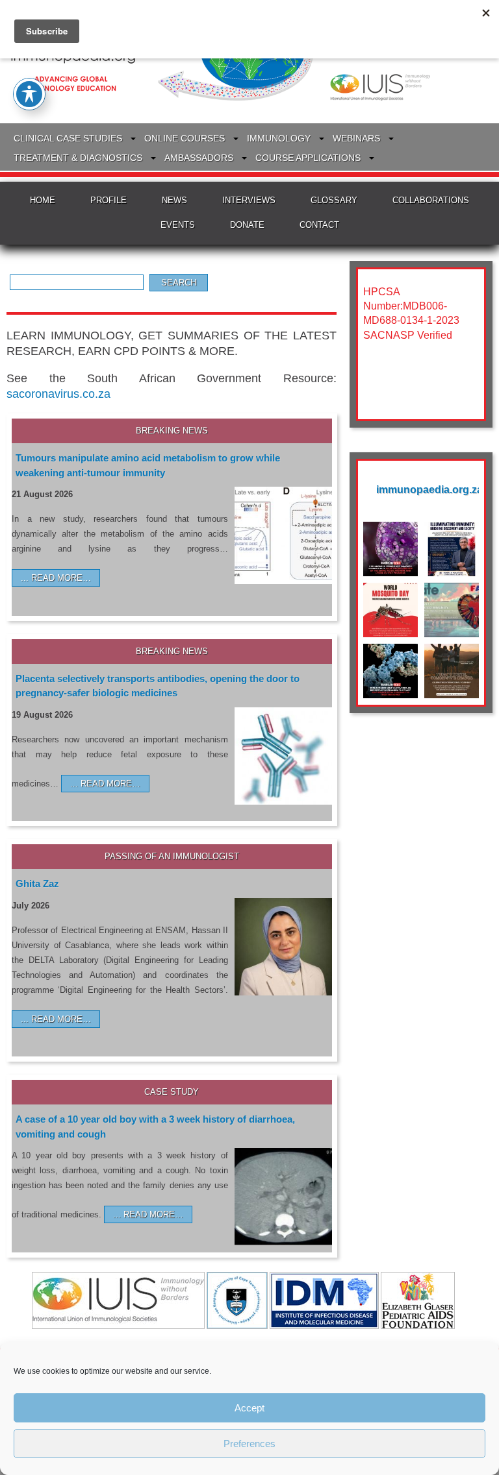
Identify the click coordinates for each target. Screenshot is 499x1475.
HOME (42, 200)
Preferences (249, 1443)
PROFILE (108, 200)
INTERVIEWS (248, 200)
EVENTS (177, 225)
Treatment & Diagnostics (78, 157)
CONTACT (319, 225)
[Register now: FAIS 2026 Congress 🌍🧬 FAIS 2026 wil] (451, 610)
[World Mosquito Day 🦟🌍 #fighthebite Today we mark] (390, 610)
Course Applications (308, 157)
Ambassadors (198, 157)
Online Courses (184, 138)
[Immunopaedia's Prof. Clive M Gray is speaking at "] (451, 549)
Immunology (279, 138)
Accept (249, 1407)
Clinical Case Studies (68, 138)
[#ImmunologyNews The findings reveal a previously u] (390, 549)
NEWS (174, 200)
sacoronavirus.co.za (58, 393)
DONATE (247, 225)
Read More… (61, 578)
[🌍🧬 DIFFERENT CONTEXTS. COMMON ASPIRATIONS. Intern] (451, 671)
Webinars (356, 138)
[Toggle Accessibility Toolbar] (29, 94)
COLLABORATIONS (430, 200)
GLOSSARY (334, 200)
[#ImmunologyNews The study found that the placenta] (390, 671)
